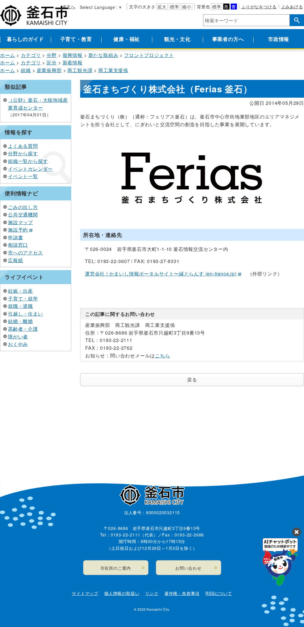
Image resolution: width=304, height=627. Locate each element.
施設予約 (18, 229)
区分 (52, 62)
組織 (26, 70)
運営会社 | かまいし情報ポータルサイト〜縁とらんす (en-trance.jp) (161, 273)
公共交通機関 (23, 214)
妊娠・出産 (20, 290)
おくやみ (18, 344)
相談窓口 (18, 244)
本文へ (68, 6)
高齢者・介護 (23, 328)
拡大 (162, 7)
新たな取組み (103, 55)
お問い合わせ (188, 568)
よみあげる (292, 6)
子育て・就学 (23, 298)
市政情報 (278, 38)
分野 (52, 55)
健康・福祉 (126, 38)
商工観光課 (79, 70)
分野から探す (23, 153)
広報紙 (15, 260)
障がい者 (18, 336)
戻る (192, 379)
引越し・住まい (25, 313)
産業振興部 (49, 70)
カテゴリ (31, 55)
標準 (174, 7)
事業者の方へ (228, 38)
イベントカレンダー (30, 168)
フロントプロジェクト (149, 55)
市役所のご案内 (115, 568)
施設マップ (20, 222)
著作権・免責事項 (182, 593)
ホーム (7, 55)
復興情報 (73, 55)
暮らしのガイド (25, 38)
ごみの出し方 (23, 207)
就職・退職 (20, 306)
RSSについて (218, 593)
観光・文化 (177, 38)
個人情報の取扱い (121, 593)
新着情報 (73, 62)
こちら (162, 355)
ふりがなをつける (258, 6)
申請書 (15, 237)
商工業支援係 (113, 70)
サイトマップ (85, 593)
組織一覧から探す (28, 161)
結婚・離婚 (20, 321)
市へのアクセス (25, 252)
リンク (151, 593)
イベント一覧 (23, 176)
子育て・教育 (76, 38)
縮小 (186, 7)
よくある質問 (23, 145)
